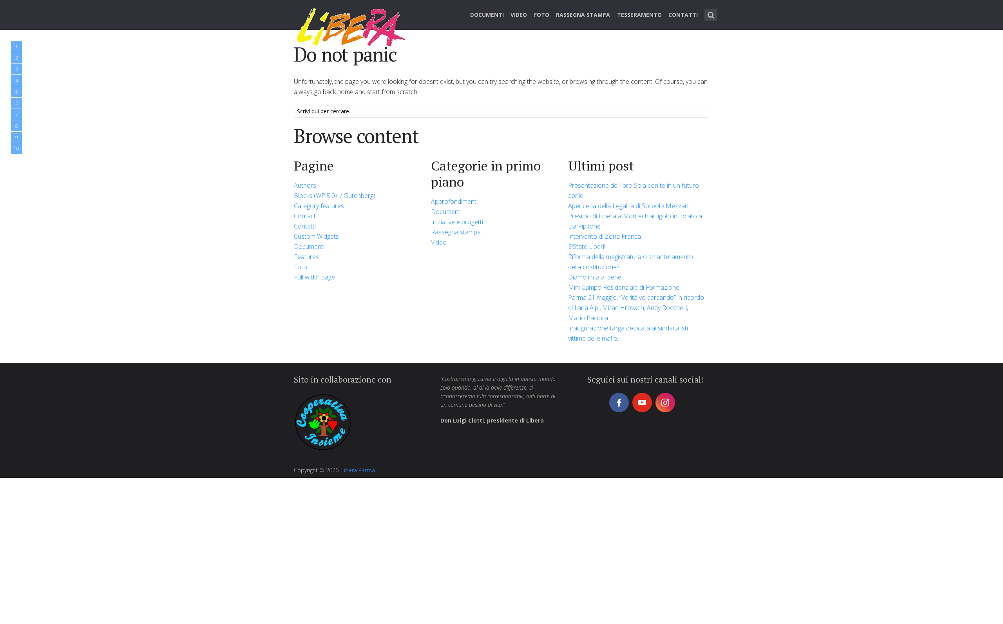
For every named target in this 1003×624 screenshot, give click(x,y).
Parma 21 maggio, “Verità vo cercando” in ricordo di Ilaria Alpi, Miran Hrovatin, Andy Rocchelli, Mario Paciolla (636, 307)
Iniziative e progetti (457, 222)
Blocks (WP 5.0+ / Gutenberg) (334, 195)
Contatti (683, 14)
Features (306, 256)
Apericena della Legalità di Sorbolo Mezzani (629, 205)
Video (519, 14)
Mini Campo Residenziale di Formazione (623, 287)
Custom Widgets (316, 236)
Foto (541, 14)
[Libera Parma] (352, 25)
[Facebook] (619, 402)
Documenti (487, 14)
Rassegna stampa (583, 14)
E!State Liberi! (586, 246)
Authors (305, 185)
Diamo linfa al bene (594, 277)
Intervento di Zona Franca (604, 236)
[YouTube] (642, 402)
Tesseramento (639, 14)
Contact (305, 216)
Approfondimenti (454, 201)
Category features (319, 205)
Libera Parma (358, 470)
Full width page (314, 277)
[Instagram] (665, 402)
